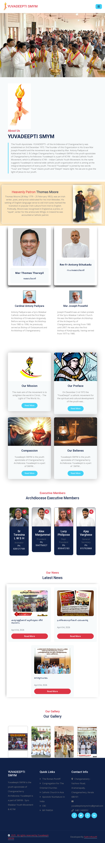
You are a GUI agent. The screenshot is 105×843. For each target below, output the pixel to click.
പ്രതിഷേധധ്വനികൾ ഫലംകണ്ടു (72, 620)
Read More (29, 405)
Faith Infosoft (90, 836)
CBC (44, 805)
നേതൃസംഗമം (41, 678)
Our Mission (29, 386)
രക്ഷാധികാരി (29, 278)
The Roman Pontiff (51, 778)
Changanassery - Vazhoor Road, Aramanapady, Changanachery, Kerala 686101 (82, 787)
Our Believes (75, 450)
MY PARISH (47, 810)
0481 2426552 (81, 810)
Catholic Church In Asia (53, 792)
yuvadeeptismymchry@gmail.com (84, 805)
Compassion (29, 450)
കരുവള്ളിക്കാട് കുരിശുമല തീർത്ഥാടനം (27, 621)
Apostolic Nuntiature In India (52, 799)
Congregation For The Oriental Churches (52, 785)
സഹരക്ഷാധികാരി (75, 270)
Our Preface (75, 386)
